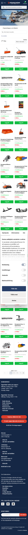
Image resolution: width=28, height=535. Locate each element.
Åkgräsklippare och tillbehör (10, 28)
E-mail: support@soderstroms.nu (14, 421)
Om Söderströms (7, 486)
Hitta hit (4, 440)
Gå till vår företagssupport (14, 425)
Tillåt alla (14, 289)
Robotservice (6, 407)
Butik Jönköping (7, 403)
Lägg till (7, 69)
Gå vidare (23, 514)
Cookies (10, 528)
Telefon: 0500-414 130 (14, 417)
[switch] (24, 270)
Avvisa (14, 300)
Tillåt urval (14, 294)
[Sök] (3, 7)
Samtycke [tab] (5, 233)
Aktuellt (4, 490)
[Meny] (2, 3)
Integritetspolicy (7, 493)
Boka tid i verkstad (7, 408)
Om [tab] (24, 233)
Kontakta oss (6, 466)
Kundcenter (5, 405)
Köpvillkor (5, 488)
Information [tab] (15, 233)
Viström (25, 530)
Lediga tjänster (6, 492)
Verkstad (5, 410)
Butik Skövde (6, 401)
